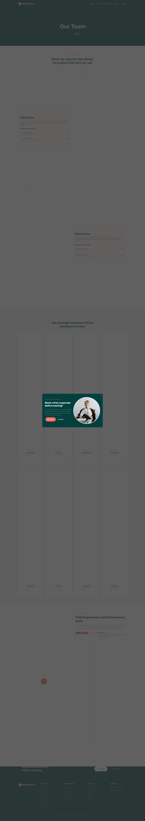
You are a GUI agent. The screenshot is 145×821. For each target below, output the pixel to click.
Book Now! (51, 419)
